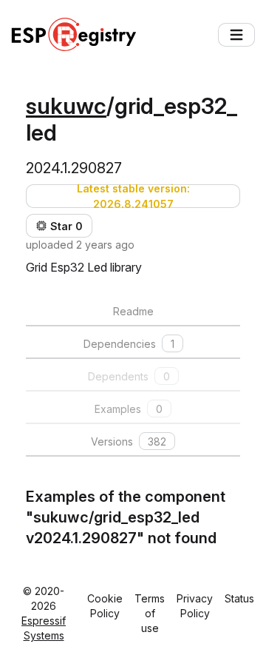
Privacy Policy (195, 605)
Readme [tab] (133, 311)
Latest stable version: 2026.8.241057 (133, 196)
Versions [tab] (128, 441)
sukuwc (66, 106)
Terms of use (149, 613)
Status (239, 598)
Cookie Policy (105, 605)
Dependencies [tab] (128, 343)
